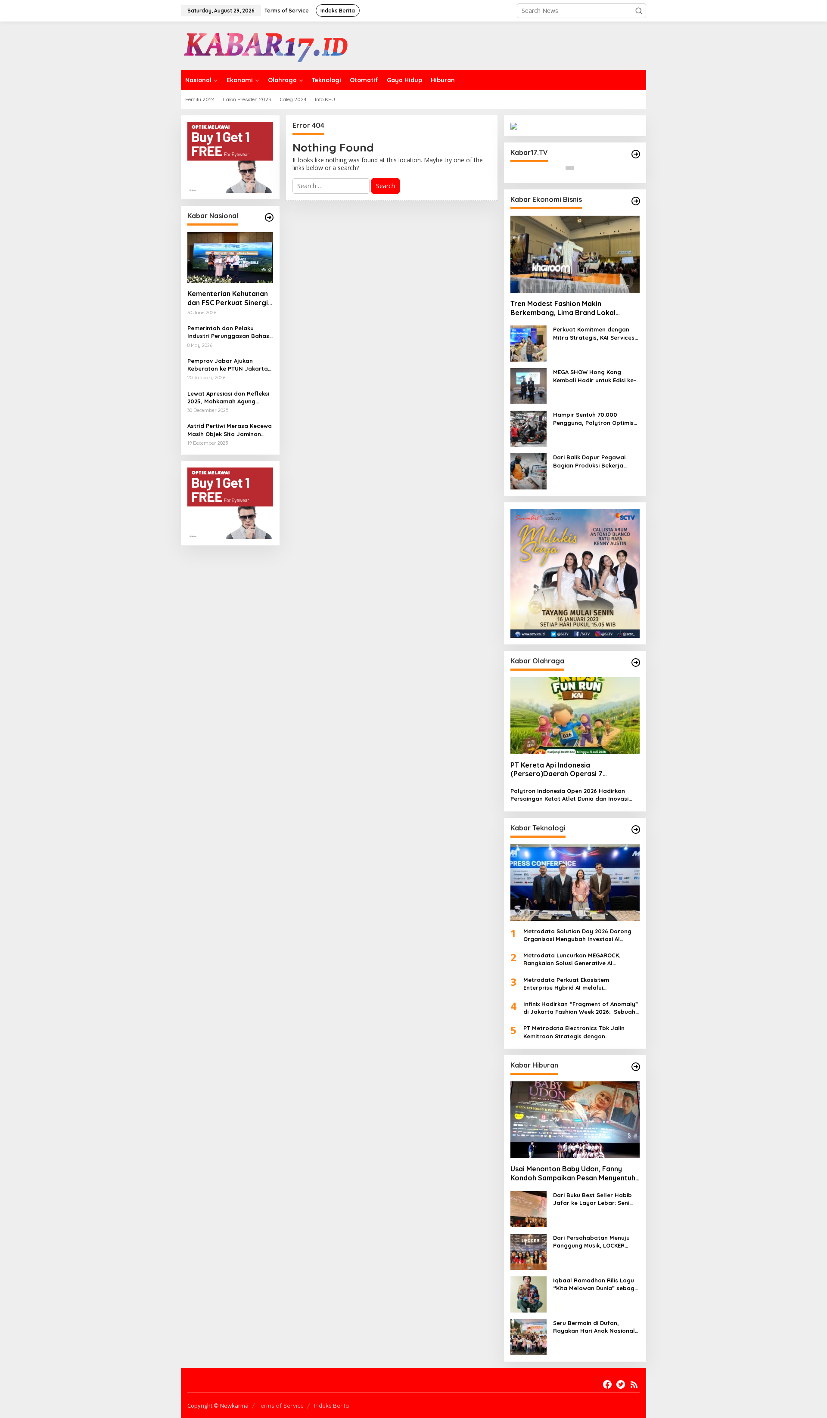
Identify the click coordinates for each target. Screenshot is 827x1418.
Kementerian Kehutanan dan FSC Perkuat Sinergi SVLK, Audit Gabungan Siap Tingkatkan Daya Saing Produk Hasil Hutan (229, 298)
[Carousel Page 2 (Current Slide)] (580, 168)
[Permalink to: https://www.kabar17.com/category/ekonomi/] (636, 201)
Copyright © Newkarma (218, 1405)
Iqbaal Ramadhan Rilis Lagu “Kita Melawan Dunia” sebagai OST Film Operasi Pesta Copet (596, 1284)
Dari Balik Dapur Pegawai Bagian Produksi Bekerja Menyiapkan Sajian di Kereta (594, 461)
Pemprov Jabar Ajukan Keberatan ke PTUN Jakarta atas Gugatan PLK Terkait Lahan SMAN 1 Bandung (227, 364)
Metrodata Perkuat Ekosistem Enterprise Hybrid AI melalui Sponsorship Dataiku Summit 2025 (572, 983)
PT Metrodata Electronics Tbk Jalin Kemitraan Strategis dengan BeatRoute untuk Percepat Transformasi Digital (574, 1032)
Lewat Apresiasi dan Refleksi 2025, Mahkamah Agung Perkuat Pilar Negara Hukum (228, 397)
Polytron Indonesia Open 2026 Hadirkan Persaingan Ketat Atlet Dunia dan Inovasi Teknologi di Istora (569, 794)
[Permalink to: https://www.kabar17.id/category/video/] (636, 154)
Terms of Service (281, 1405)
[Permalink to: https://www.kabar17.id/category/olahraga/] (636, 662)
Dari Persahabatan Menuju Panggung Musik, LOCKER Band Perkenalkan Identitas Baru (593, 1241)
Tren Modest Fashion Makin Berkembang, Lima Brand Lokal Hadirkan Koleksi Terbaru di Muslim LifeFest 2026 (568, 308)
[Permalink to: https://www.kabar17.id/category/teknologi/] (636, 829)
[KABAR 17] (267, 45)
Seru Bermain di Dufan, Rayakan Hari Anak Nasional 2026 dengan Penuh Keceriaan (596, 1326)
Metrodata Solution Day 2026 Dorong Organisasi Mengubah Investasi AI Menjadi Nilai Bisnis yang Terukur (577, 935)
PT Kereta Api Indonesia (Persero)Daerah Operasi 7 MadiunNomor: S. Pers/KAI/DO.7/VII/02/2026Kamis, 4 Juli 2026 (571, 770)
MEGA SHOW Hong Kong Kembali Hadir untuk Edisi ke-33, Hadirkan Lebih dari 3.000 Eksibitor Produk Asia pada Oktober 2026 (595, 376)
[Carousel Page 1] (570, 168)
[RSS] (634, 1384)
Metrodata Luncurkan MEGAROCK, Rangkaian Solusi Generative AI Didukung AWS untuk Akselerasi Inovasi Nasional (578, 959)
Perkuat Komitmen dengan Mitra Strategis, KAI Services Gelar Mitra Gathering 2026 (593, 333)
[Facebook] (607, 1384)
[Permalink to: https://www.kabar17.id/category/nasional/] (269, 217)
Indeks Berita (331, 1405)
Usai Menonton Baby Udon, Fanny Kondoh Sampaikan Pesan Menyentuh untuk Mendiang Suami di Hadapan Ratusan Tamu (572, 1173)
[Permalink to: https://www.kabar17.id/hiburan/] (636, 1067)
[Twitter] (620, 1384)
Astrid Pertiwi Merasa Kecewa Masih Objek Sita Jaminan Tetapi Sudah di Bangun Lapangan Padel (229, 429)
